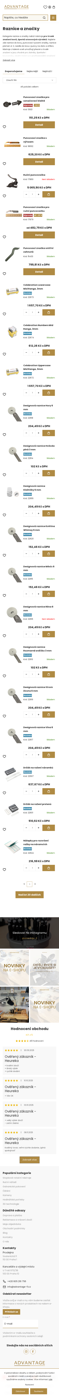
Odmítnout (20, 1391)
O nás (6, 1241)
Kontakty (8, 1237)
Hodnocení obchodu (29, 1028)
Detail (39, 125)
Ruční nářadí (9, 1182)
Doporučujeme (13, 71)
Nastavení (29, 1385)
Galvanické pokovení (14, 1186)
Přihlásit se (11, 1311)
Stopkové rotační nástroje (17, 1177)
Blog (5, 1232)
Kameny (7, 1195)
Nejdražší (47, 71)
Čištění (6, 1190)
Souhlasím (38, 1391)
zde (50, 1379)
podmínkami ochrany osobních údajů (23, 1336)
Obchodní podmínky (14, 1228)
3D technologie (11, 1204)
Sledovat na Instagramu (30, 933)
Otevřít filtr (11, 80)
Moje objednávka (12, 1224)
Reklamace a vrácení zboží (17, 1219)
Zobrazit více (9, 60)
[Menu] (53, 18)
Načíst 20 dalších (29, 894)
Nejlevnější (32, 71)
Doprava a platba (12, 1215)
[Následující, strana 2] (29, 884)
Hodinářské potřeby (13, 1199)
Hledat (44, 17)
